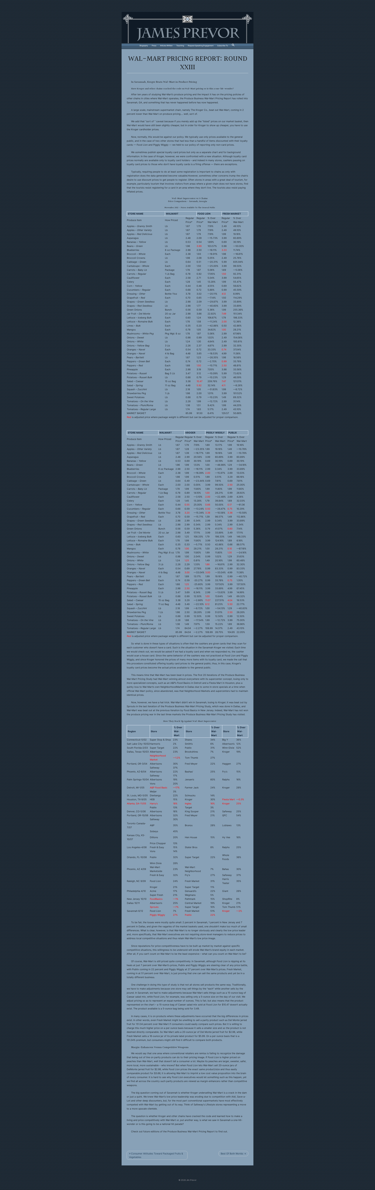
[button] (233, 45)
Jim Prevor (191, 1180)
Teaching (180, 45)
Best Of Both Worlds (232, 1153)
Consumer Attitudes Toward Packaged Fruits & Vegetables (156, 1155)
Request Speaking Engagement (200, 45)
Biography (144, 45)
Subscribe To (222, 45)
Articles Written (166, 45)
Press (154, 45)
